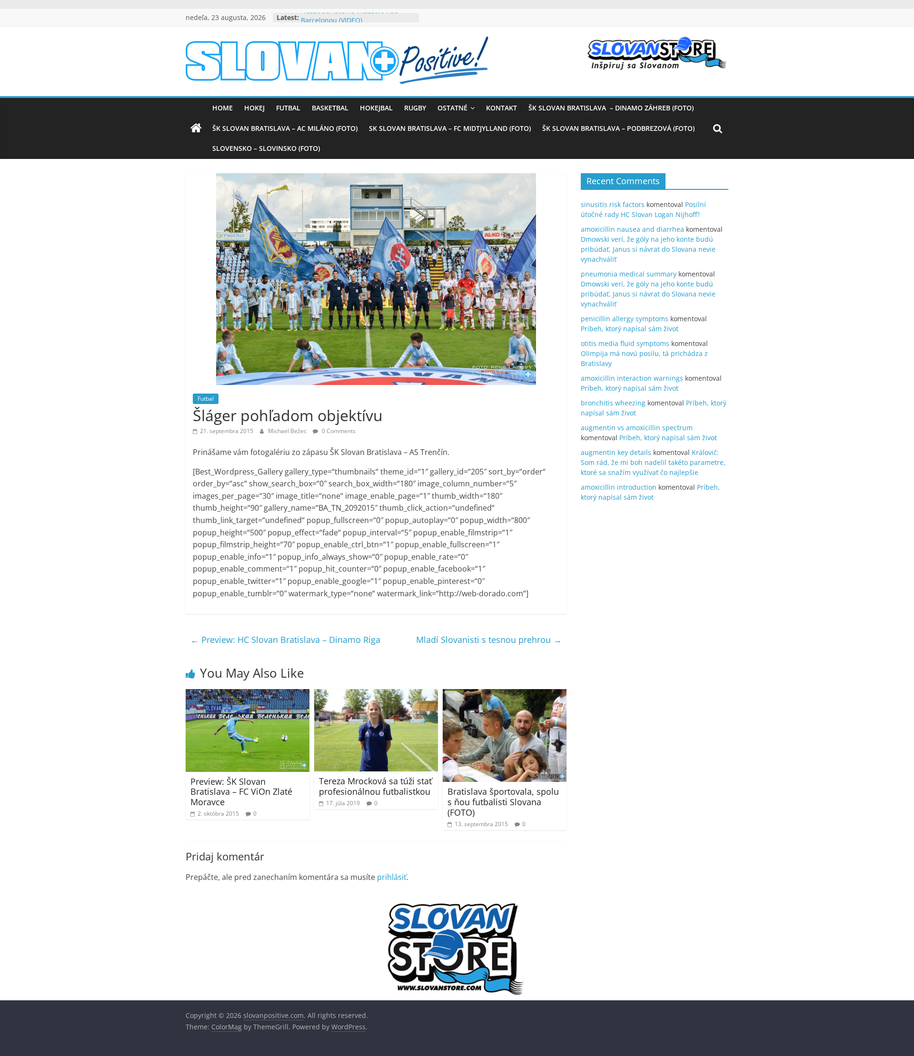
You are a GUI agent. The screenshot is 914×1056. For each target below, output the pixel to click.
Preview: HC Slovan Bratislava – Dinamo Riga (285, 639)
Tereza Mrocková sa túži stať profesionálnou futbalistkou (375, 786)
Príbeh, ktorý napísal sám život (629, 328)
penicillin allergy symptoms (624, 318)
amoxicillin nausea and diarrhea (632, 229)
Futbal (288, 107)
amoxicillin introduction (618, 487)
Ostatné (452, 107)
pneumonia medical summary (628, 273)
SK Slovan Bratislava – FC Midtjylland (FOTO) (450, 128)
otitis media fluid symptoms (625, 343)
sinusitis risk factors (613, 204)
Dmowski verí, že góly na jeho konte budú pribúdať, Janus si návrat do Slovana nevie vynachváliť (648, 249)
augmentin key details (616, 452)
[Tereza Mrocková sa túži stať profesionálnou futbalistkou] (376, 695)
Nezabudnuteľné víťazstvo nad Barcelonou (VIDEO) (349, 22)
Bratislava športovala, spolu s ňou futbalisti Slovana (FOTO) (503, 802)
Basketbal (330, 107)
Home (222, 107)
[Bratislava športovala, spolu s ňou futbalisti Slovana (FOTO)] (504, 695)
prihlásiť (392, 877)
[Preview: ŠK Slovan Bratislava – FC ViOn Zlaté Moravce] (247, 695)
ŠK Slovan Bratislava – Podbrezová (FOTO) (618, 128)
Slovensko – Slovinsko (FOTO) (266, 148)
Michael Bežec (288, 431)
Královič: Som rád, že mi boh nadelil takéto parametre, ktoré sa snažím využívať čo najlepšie (653, 462)
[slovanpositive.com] (196, 128)
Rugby (415, 107)
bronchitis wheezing (613, 402)
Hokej (254, 107)
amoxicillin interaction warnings (632, 378)
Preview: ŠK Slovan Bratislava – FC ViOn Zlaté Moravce (241, 792)
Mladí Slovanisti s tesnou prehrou (489, 639)
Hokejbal (376, 107)
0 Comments (338, 431)
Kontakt (501, 107)
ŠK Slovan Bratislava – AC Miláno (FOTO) (285, 128)
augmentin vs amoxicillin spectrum (637, 427)
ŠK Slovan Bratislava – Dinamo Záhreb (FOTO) (611, 107)
